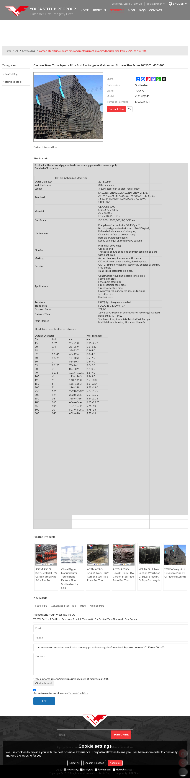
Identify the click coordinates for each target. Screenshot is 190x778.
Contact (156, 10)
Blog (131, 10)
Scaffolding (28, 50)
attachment (45, 683)
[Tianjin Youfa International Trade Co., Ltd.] (17, 11)
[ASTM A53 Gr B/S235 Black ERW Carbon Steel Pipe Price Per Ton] (46, 555)
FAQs (142, 10)
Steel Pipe (41, 605)
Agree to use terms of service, (60, 693)
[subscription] (121, 734)
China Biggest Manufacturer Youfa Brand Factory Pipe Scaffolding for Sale (69, 578)
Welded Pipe (96, 605)
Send (44, 701)
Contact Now (116, 109)
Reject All (74, 763)
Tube (83, 605)
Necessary (72, 769)
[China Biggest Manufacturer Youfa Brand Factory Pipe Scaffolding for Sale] (72, 555)
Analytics (88, 769)
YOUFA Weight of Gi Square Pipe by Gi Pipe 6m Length (175, 573)
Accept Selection (95, 763)
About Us (99, 10)
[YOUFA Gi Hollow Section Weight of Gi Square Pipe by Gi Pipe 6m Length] (149, 555)
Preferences (104, 769)
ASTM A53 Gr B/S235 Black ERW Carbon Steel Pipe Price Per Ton (46, 575)
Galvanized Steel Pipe (63, 605)
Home (85, 10)
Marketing (121, 769)
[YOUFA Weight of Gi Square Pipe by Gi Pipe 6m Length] (175, 555)
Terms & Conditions (78, 693)
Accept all (115, 763)
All (16, 50)
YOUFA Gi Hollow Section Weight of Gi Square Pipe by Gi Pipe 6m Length (149, 575)
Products (116, 10)
